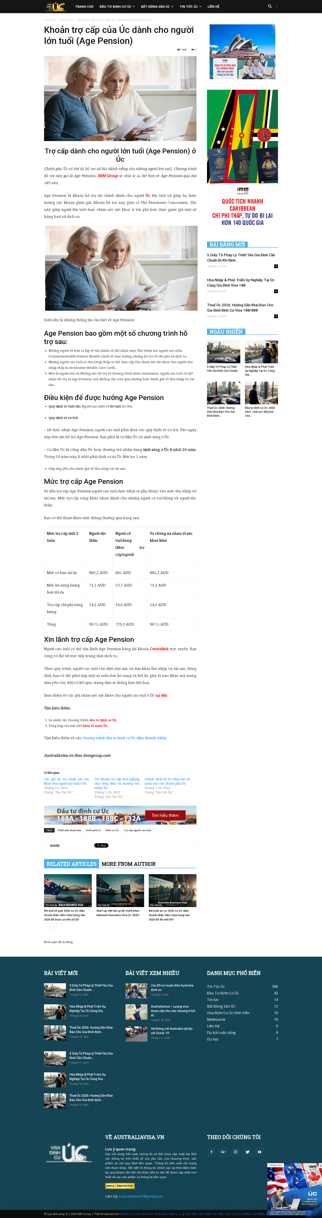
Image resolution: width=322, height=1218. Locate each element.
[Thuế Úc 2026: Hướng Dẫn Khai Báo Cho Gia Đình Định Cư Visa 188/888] (223, 393)
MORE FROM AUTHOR (129, 864)
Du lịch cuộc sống (221, 1032)
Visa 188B (204, 1214)
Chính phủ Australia (69, 830)
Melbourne (216, 1019)
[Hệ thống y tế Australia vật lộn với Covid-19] (136, 1034)
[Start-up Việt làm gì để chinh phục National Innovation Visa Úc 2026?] (120, 890)
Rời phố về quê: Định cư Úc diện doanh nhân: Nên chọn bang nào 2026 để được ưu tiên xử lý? (64, 915)
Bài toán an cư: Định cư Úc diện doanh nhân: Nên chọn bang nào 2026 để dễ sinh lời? (169, 915)
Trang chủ (84, 6)
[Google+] (223, 1152)
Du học (213, 1039)
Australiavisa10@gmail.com (141, 1196)
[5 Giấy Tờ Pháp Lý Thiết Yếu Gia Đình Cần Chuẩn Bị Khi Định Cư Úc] (223, 352)
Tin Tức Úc (189, 6)
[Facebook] (211, 1152)
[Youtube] (259, 1152)
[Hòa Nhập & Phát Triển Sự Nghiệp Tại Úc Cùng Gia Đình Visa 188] (261, 352)
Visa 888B (258, 1214)
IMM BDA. (125, 1214)
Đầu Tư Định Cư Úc (115, 6)
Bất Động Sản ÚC (155, 6)
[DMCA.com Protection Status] (120, 1185)
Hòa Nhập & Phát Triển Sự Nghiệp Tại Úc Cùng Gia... (260, 370)
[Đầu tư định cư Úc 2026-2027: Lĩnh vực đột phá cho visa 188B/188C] (261, 393)
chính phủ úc (93, 830)
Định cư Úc (112, 830)
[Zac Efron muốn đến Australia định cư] (136, 991)
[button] (271, 6)
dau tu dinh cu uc (171, 1214)
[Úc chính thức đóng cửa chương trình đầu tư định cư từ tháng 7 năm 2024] (294, 1190)
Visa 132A (231, 1214)
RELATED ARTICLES (71, 864)
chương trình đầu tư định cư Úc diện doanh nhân (124, 738)
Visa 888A (245, 1214)
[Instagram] (235, 1152)
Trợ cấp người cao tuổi (137, 830)
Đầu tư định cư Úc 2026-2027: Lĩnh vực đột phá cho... (260, 411)
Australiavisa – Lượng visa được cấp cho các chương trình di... (173, 1011)
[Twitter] (247, 1152)
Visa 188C (218, 1214)
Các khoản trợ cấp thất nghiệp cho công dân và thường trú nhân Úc (117, 783)
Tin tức (213, 999)
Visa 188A (191, 1214)
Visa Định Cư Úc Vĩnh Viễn (228, 1012)
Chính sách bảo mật (146, 1214)
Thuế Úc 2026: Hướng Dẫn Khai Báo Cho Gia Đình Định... (221, 411)
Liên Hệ (213, 6)
